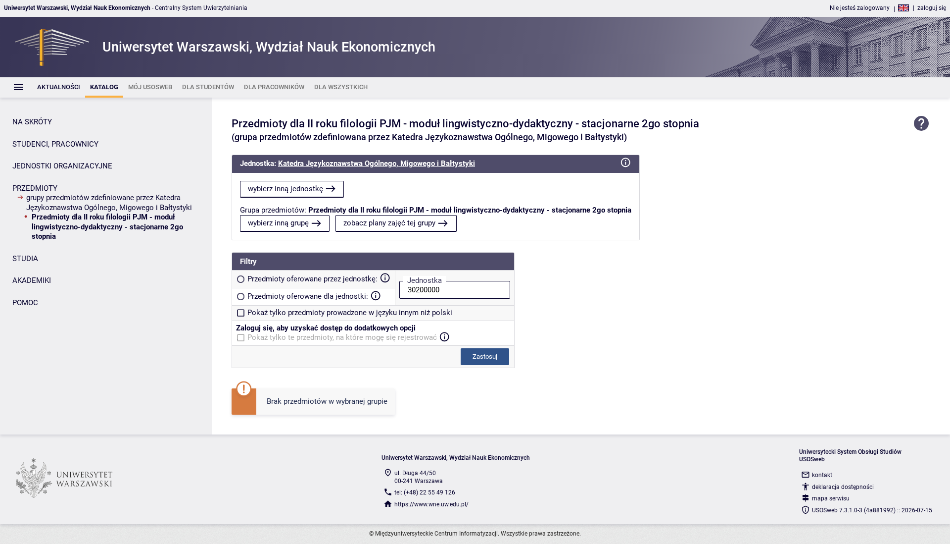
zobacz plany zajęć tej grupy (389, 222)
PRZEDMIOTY (34, 188)
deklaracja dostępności (843, 487)
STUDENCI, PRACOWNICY (55, 144)
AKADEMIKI (31, 280)
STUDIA (25, 258)
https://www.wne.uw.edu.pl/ (431, 504)
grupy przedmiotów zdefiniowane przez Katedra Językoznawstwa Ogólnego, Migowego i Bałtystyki (109, 202)
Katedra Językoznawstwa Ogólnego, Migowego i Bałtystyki (376, 163)
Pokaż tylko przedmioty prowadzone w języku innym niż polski (349, 312)
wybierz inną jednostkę (285, 188)
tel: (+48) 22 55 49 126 (424, 492)
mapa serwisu (831, 498)
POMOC (25, 302)
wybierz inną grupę (278, 222)
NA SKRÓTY (32, 121)
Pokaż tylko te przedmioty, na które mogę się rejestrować (342, 337)
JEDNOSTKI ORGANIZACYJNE (62, 166)
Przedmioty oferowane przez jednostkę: (312, 278)
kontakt (822, 475)
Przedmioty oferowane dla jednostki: (307, 296)
